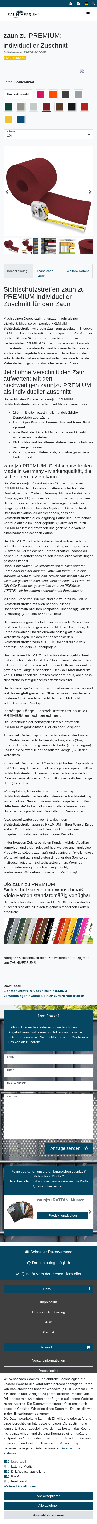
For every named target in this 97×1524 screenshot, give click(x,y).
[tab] (18, 271)
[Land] (86, 3)
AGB (48, 1322)
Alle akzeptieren (49, 1496)
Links (47, 1289)
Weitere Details (77, 271)
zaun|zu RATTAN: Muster (60, 1200)
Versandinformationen (48, 1360)
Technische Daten (45, 273)
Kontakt (48, 1332)
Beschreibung (17, 271)
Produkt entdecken (63, 1215)
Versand (46, 1347)
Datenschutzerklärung (48, 1312)
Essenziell (18, 1461)
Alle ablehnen (48, 1505)
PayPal (16, 1476)
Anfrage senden (65, 1148)
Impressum (48, 1302)
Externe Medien (23, 1466)
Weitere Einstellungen (20, 1486)
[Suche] (93, 3)
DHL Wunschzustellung (28, 1471)
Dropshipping (48, 1370)
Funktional (19, 1481)
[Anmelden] (71, 3)
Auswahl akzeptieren (48, 1515)
